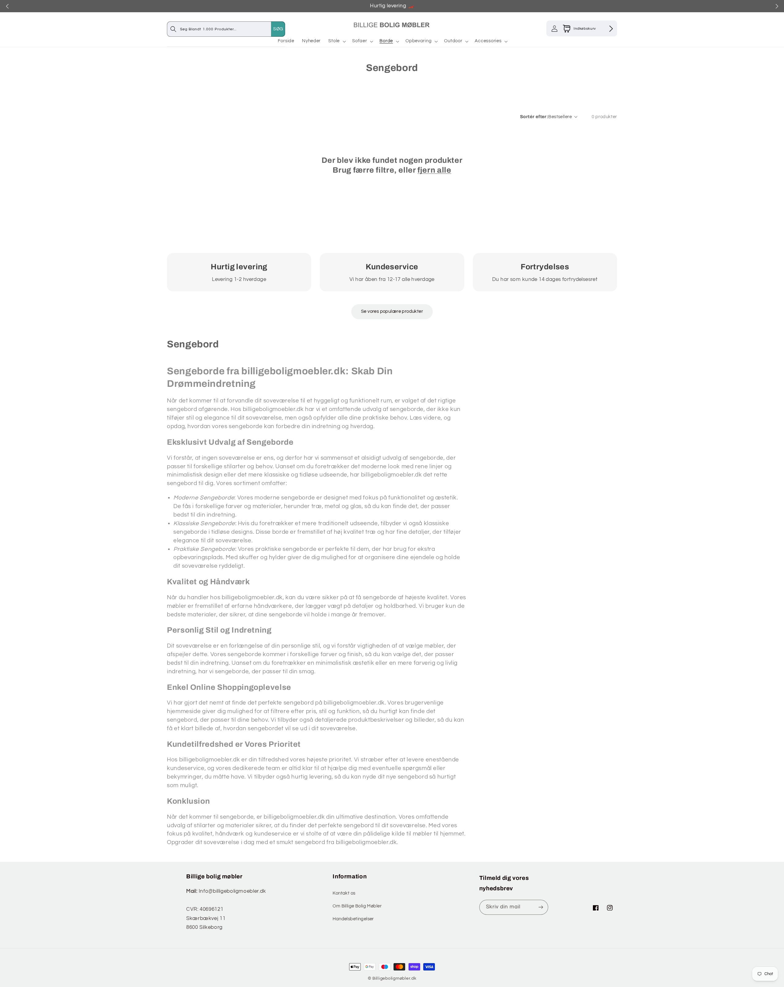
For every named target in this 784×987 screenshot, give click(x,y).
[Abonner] (541, 907)
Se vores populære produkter (392, 311)
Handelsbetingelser (353, 919)
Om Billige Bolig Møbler (357, 906)
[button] (337, 41)
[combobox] (232, 29)
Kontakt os (344, 893)
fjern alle (434, 170)
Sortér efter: (534, 116)
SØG (278, 29)
